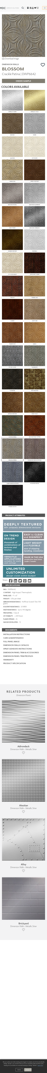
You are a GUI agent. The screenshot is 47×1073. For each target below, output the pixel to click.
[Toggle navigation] (44, 8)
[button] (43, 65)
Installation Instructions (16, 634)
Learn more (40, 1065)
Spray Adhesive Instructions (17, 649)
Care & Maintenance (13, 638)
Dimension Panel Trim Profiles (18, 656)
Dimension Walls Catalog (16, 645)
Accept (28, 1069)
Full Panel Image (11, 641)
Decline (19, 1069)
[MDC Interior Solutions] (9, 8)
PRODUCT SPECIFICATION (14, 663)
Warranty (8, 660)
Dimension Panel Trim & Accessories (21, 652)
